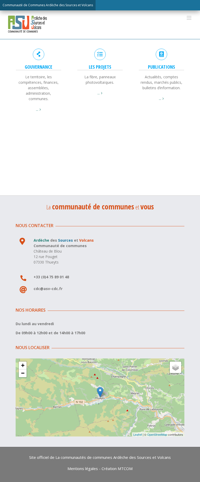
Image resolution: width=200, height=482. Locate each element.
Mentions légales (82, 468)
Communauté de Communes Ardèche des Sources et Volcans (48, 5)
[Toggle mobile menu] (189, 18)
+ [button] (22, 365)
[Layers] (175, 367)
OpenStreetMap (157, 434)
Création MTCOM (117, 468)
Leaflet (137, 434)
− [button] (22, 373)
